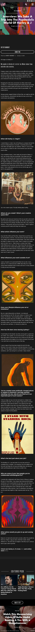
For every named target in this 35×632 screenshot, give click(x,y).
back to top (17, 603)
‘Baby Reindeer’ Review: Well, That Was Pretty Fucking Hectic (26, 588)
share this (17, 52)
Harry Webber (10, 55)
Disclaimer (32, 630)
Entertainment (5, 47)
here (22, 549)
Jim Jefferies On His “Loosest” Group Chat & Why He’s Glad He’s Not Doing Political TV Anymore (8, 590)
